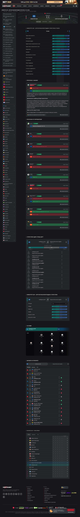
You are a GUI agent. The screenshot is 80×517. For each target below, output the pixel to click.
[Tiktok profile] (19, 494)
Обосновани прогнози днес (9, 17)
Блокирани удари (29, 41)
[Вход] (76, 6)
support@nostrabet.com (66, 495)
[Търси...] (74, 6)
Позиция (30, 303)
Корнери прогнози (9, 55)
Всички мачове (8, 14)
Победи (29, 306)
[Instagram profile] (14, 494)
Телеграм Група (8, 26)
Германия (10, 11)
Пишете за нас (47, 493)
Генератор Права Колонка (8, 20)
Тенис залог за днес (9, 63)
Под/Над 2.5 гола (8, 53)
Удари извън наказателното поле (32, 46)
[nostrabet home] (7, 487)
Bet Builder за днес (9, 40)
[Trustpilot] (16, 508)
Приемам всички (71, 509)
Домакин (33, 367)
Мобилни (47, 6)
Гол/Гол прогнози (8, 51)
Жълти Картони (29, 57)
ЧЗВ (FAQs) (46, 488)
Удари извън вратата (30, 35)
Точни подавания (29, 65)
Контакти (46, 490)
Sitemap (46, 500)
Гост (37, 367)
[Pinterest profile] (11, 494)
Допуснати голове (31, 317)
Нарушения (28, 49)
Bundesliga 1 (15, 11)
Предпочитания (70, 512)
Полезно (53, 6)
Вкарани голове (31, 314)
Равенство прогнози (9, 48)
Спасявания (28, 60)
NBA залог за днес (8, 65)
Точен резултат (8, 46)
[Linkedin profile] (16, 494)
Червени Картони (29, 74)
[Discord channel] (4, 497)
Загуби (29, 311)
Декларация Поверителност (50, 495)
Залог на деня (8, 44)
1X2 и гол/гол (7, 57)
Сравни (29, 493)
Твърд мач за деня (9, 42)
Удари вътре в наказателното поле (33, 43)
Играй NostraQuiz (8, 32)
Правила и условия (48, 497)
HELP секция (47, 498)
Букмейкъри (36, 6)
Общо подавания (29, 63)
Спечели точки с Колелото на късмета (9, 29)
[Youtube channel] (6, 494)
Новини (25, 6)
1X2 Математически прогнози (9, 60)
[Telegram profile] (21, 494)
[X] (9, 494)
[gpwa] (21, 508)
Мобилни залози (31, 497)
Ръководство (30, 500)
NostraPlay (59, 6)
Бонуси (30, 6)
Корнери (27, 52)
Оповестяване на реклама (50, 502)
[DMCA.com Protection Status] (35, 508)
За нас (45, 491)
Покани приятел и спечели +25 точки (9, 35)
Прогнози (19, 6)
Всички (28, 367)
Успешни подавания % (30, 68)
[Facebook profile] (4, 494)
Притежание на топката (31, 54)
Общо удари (28, 38)
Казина (41, 6)
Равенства (30, 309)
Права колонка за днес (9, 37)
